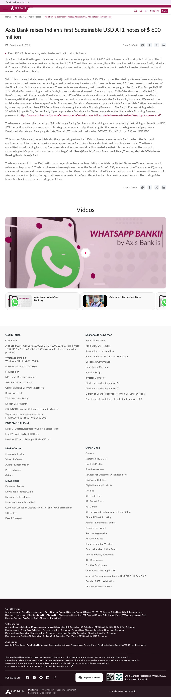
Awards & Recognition (17, 464)
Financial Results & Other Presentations (107, 356)
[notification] (135, 10)
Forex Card (55, 618)
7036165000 (32, 361)
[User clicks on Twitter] (34, 678)
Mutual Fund (114, 615)
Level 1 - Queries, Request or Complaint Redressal (32, 428)
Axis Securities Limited (54, 645)
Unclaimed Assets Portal (99, 586)
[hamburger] (5, 9)
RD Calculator (87, 627)
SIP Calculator (100, 636)
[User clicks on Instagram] (54, 678)
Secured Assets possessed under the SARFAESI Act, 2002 (116, 575)
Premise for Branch (96, 527)
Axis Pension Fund (87, 645)
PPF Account (89, 615)
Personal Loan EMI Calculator (56, 630)
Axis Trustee (103, 645)
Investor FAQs (93, 372)
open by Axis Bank (138, 615)
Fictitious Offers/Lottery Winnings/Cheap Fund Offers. (44, 666)
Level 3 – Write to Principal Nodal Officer (27, 439)
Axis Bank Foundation (15, 645)
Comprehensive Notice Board (101, 549)
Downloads (12, 480)
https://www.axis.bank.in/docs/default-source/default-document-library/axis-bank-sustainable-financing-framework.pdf (90, 115)
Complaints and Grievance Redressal (25, 387)
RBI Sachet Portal (95, 501)
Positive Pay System (96, 565)
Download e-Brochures (17, 496)
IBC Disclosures (94, 559)
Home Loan (21, 615)
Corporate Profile (15, 454)
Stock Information (95, 340)
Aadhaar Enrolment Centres (101, 522)
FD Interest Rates (108, 612)
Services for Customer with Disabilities (106, 474)
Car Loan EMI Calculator (53, 636)
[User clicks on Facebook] (28, 678)
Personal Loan (135, 612)
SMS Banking (12, 371)
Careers (90, 453)
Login (164, 11)
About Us (19, 16)
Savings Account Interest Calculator (48, 627)
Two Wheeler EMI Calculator (79, 636)
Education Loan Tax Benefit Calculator (23, 636)
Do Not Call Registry (16, 403)
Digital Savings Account (32, 612)
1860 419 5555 (13, 349)
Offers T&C (11, 512)
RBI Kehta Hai (93, 495)
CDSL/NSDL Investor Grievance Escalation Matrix (32, 409)
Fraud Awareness (95, 469)
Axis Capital (115, 645)
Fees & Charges (13, 518)
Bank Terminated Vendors (99, 543)
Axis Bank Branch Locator (19, 382)
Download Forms (14, 486)
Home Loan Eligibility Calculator (71, 633)
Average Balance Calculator (18, 627)
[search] (141, 10)
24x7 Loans (48, 615)
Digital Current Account (56, 612)
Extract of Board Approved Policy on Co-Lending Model (115, 393)
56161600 (23, 417)
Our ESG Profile (94, 464)
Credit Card (122, 612)
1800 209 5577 (41, 345)
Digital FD (89, 612)
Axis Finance (72, 645)
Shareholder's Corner (99, 334)
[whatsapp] (146, 10)
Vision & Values (13, 459)
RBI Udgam (91, 506)
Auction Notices (94, 538)
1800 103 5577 (59, 345)
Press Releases (34, 16)
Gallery (9, 475)
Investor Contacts (95, 377)
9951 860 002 (38, 417)
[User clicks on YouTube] (41, 678)
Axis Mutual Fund (35, 645)
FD (97, 612)
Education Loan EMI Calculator (102, 633)
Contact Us (11, 340)
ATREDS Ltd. (128, 645)
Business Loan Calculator (17, 633)
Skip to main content (15, 2)
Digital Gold (101, 615)
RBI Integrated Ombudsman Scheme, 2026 (108, 511)
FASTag (125, 615)
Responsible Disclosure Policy (42, 693)
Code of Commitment (66, 690)
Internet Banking (14, 618)
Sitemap (90, 490)
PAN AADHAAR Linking (99, 517)
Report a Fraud (91, 677)
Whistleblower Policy (17, 398)
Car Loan (10, 615)
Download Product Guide (19, 491)
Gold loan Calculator (114, 630)
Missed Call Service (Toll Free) (21, 366)
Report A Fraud (13, 393)
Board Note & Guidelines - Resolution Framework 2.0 (114, 399)
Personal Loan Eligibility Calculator (88, 630)
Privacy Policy (47, 690)
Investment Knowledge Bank (20, 502)
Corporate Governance (98, 361)
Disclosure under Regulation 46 (102, 383)
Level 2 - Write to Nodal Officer (22, 434)
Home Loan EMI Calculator (42, 633)
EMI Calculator (102, 627)
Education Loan (34, 615)
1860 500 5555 (31, 349)
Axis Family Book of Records (36, 618)
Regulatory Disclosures (98, 345)
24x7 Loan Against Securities (68, 615)
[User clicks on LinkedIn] (48, 678)
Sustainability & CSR (96, 458)
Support (154, 10)
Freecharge (140, 645)
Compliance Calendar (97, 367)
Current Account (76, 612)
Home (8, 16)
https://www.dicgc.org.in (136, 679)
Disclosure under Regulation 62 (102, 388)
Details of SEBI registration (100, 581)
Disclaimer (33, 690)
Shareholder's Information (100, 351)
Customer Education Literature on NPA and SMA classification (38, 507)
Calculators (11, 623)
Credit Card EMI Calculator (122, 627)
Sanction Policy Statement (100, 554)
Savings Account (13, 612)
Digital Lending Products (99, 485)
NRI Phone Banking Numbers (21, 377)
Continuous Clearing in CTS (100, 570)
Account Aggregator (96, 533)
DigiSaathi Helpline (96, 479)
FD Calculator (72, 627)
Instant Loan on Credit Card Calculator (24, 630)
